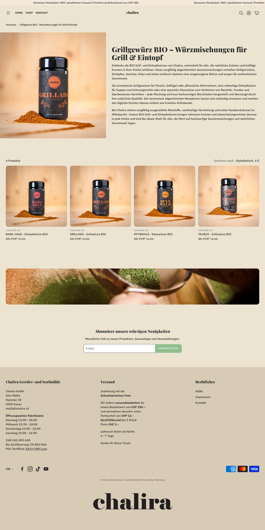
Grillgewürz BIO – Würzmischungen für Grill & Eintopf (48, 24)
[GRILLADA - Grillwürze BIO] (100, 196)
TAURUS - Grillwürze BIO (214, 234)
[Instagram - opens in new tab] (30, 468)
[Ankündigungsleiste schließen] (261, 2)
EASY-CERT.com (36, 449)
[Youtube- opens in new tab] (45, 468)
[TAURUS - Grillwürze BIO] (228, 196)
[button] (8, 13)
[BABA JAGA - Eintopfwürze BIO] (36, 196)
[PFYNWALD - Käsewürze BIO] (164, 196)
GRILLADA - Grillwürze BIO (88, 234)
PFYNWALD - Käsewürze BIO (153, 234)
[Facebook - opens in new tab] (22, 468)
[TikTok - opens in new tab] (38, 468)
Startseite (11, 24)
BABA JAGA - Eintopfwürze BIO (27, 234)
